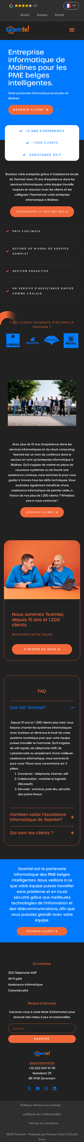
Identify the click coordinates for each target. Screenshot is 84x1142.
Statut (25, 15)
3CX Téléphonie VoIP (22, 973)
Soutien (42, 15)
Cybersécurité (18, 990)
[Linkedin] (54, 1088)
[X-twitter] (29, 1088)
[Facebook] (38, 1088)
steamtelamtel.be (42, 1063)
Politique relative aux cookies (40, 1105)
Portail (59, 15)
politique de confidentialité (42, 1114)
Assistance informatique (25, 984)
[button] (23, 6)
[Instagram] (46, 1088)
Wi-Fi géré (15, 978)
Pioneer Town (56, 1134)
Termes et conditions (43, 1123)
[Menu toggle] (72, 30)
